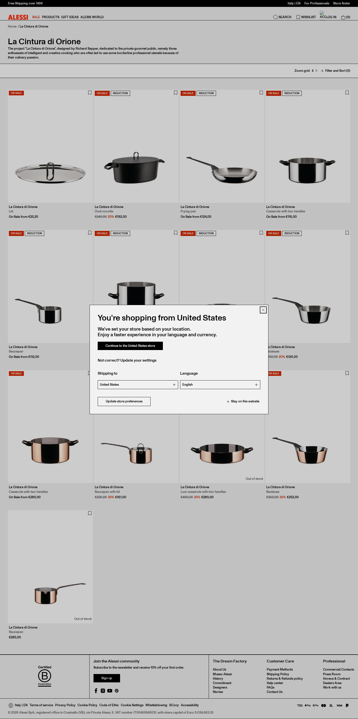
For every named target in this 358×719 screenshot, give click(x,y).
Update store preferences (124, 401)
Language (189, 373)
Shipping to (107, 373)
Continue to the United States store (130, 346)
